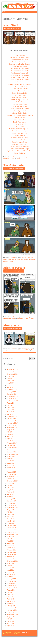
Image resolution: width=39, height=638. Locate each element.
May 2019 (10, 383)
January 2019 (11, 392)
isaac (23, 257)
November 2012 (12, 557)
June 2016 (10, 461)
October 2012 (11, 559)
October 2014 (11, 505)
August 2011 (11, 590)
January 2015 (11, 499)
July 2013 (10, 539)
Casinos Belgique (19, 117)
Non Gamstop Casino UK (19, 100)
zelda (25, 259)
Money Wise (11, 325)
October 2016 (11, 452)
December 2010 (12, 608)
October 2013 (11, 532)
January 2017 (11, 445)
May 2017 (10, 436)
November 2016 (12, 450)
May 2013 (10, 543)
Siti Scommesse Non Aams (19, 59)
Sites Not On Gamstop (19, 97)
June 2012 (10, 568)
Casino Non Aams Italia (19, 106)
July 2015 (10, 485)
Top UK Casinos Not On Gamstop (19, 84)
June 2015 (10, 487)
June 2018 (10, 407)
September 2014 (12, 508)
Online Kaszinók (19, 55)
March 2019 (11, 387)
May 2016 (10, 463)
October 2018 (11, 398)
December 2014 (12, 501)
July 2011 (10, 592)
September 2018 (12, 401)
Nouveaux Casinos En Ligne (19, 146)
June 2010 (10, 621)
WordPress (6, 634)
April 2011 (10, 599)
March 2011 (11, 601)
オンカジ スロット (19, 124)
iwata (28, 348)
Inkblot (16, 634)
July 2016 (10, 459)
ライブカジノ (19, 126)
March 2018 (11, 414)
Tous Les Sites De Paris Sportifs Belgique (19, 115)
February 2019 (12, 390)
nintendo (10, 350)
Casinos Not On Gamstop (19, 66)
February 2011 (11, 603)
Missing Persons (14, 267)
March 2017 (11, 441)
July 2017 (10, 432)
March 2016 (11, 467)
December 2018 (12, 394)
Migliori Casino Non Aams (19, 137)
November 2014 (12, 503)
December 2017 (12, 421)
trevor (18, 259)
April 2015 (10, 492)
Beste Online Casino (19, 95)
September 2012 (12, 561)
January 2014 (11, 525)
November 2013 (12, 530)
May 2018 (10, 410)
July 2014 (10, 512)
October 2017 (11, 425)
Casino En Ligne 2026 (19, 144)
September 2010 (12, 614)
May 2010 (10, 623)
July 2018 (10, 405)
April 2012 (10, 572)
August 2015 (11, 483)
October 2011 (11, 585)
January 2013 (11, 552)
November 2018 (12, 396)
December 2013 (12, 528)
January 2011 (11, 606)
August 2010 (11, 617)
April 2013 (10, 545)
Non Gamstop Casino (19, 104)
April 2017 (10, 439)
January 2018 (11, 418)
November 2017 (12, 423)
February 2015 (12, 496)
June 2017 (10, 434)
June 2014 (10, 514)
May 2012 (10, 570)
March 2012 (11, 574)
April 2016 (10, 465)
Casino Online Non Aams (19, 140)
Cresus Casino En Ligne (19, 131)
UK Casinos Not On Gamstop (19, 68)
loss (32, 348)
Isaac (18, 158)
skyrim (27, 157)
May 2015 (10, 490)
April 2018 (10, 412)
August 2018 (11, 403)
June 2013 (10, 541)
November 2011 (12, 583)
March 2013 (11, 548)
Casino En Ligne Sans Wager (19, 149)
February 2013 (12, 550)
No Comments (12, 28)
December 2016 (12, 447)
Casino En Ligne (19, 135)
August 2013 (11, 536)
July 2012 (10, 565)
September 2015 (12, 481)
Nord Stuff (10, 25)
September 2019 (12, 374)
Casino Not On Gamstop (19, 77)
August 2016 (11, 456)
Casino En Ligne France (19, 142)
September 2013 (12, 534)
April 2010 (10, 626)
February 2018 (12, 416)
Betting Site (19, 102)
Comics (13, 157)
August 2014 (11, 510)
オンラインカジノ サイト (19, 86)
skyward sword (12, 259)
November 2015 (12, 476)
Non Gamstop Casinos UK (19, 73)
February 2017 (12, 443)
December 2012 (12, 554)
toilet (15, 350)
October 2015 (11, 479)
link (26, 257)
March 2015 (11, 494)
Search (5, 358)
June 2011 (10, 594)
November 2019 (12, 369)
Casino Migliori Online (19, 111)
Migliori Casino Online (19, 113)
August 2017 (11, 430)
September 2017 (12, 427)
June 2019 (10, 381)
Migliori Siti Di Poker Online (19, 57)
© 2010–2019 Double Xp (11, 632)
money (5, 350)
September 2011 (12, 588)
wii (22, 259)
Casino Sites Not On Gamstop (19, 80)
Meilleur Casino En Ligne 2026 (19, 129)
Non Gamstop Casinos (19, 62)
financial (24, 348)
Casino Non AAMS (19, 91)
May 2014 (10, 516)
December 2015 (12, 474)
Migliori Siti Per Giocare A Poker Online (19, 151)
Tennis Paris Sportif (19, 122)
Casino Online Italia (19, 120)
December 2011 (12, 581)
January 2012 (11, 579)
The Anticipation (14, 165)
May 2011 (10, 597)
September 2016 (12, 454)
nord (23, 157)
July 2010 (10, 619)
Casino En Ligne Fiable (19, 93)
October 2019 (11, 372)
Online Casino (19, 82)
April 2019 (10, 385)
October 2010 (11, 612)
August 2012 (11, 563)
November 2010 (12, 610)
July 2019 (10, 378)
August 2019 (11, 376)
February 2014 (12, 523)
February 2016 (12, 470)
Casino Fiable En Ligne (19, 133)
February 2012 (12, 577)
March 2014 (11, 521)
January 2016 (11, 472)
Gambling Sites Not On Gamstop (19, 64)
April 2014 (10, 519)
